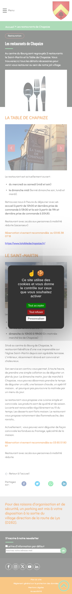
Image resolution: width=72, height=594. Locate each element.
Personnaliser (36, 318)
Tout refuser (36, 312)
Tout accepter (36, 305)
